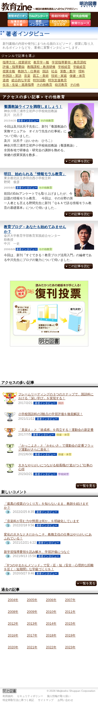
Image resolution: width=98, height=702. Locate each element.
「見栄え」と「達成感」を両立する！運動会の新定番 (56, 430)
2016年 (13, 635)
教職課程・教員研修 (41, 67)
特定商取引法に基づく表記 (18, 700)
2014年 (51, 623)
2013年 (32, 623)
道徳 (6, 80)
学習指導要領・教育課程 (69, 62)
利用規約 (8, 696)
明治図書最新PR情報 (59, 17)
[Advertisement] (49, 363)
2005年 (32, 600)
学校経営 (64, 67)
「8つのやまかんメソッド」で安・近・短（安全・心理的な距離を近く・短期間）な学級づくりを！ (49, 567)
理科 (81, 71)
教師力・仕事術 (29, 71)
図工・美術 (41, 76)
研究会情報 (80, 17)
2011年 (70, 612)
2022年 (51, 647)
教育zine (40, 7)
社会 (54, 71)
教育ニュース (80, 24)
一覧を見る (87, 486)
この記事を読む (79, 161)
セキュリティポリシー (30, 696)
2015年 (70, 623)
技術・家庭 (59, 76)
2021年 (32, 647)
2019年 (70, 635)
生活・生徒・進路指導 (18, 85)
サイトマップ (46, 700)
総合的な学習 (20, 80)
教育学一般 (41, 62)
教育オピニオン (18, 17)
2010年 (51, 612)
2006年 (51, 600)
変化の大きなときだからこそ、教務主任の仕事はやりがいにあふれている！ (48, 536)
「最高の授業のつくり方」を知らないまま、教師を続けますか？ (46, 505)
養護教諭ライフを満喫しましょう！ (33, 106)
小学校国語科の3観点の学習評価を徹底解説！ (50, 414)
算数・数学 (68, 71)
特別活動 (39, 80)
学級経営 (79, 67)
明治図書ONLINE (88, 4)
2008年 (13, 612)
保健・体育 (77, 76)
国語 (45, 71)
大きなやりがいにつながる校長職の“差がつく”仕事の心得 (55, 467)
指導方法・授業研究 (17, 62)
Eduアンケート (38, 17)
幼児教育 (61, 85)
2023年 (70, 647)
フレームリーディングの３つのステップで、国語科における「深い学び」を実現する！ (56, 396)
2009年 (32, 612)
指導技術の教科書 (18, 24)
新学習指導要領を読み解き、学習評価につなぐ (37, 552)
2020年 (13, 647)
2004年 (13, 600)
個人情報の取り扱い (59, 696)
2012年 (13, 623)
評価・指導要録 (14, 67)
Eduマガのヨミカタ (59, 24)
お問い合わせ (65, 700)
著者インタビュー (38, 24)
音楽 (27, 76)
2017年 (32, 635)
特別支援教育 (57, 80)
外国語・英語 (12, 76)
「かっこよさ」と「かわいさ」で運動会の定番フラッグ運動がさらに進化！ (56, 447)
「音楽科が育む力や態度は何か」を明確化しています (41, 521)
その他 (74, 85)
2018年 (51, 635)
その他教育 (44, 85)
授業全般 (9, 71)
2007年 (70, 600)
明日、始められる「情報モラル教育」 (35, 174)
